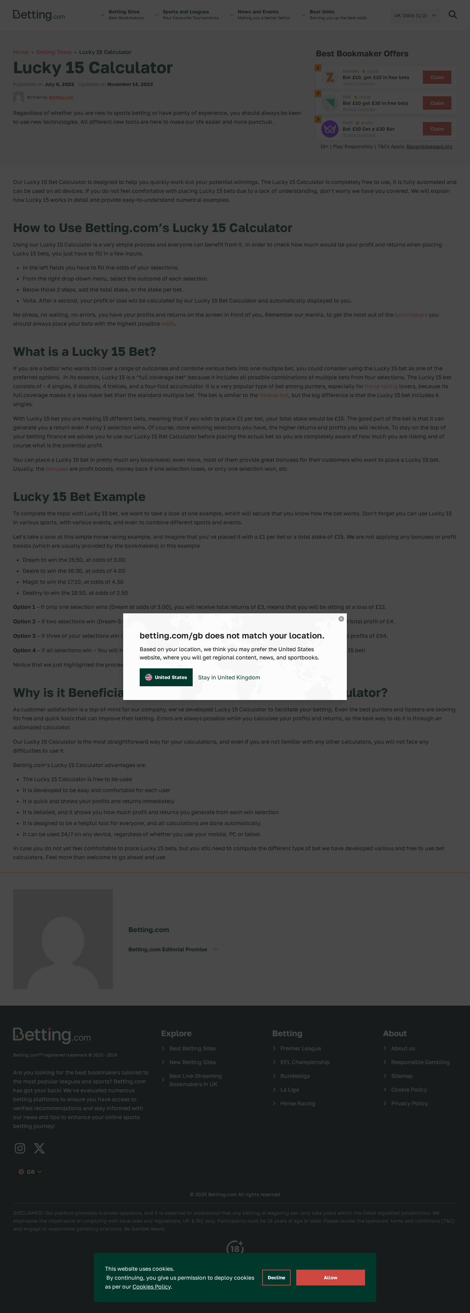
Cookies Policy (151, 1286)
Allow (331, 1277)
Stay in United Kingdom (229, 677)
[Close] (341, 619)
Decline (276, 1277)
